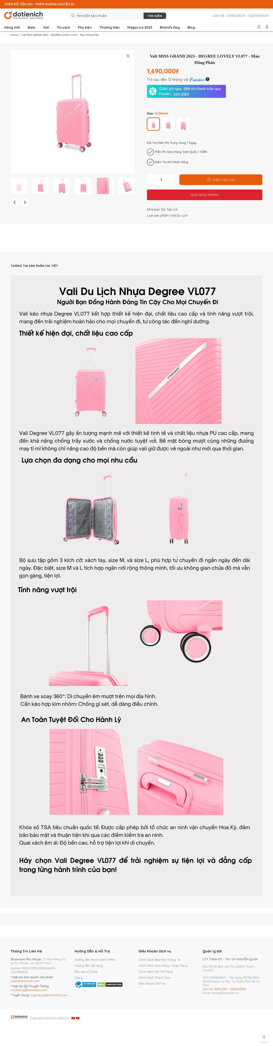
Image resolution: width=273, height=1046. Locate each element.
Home (14, 34)
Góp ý (79, 977)
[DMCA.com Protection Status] (110, 984)
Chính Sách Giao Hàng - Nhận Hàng (163, 966)
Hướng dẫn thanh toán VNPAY (95, 960)
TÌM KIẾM (155, 16)
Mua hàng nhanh (204, 195)
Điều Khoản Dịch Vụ (152, 983)
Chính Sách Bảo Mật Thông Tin (160, 960)
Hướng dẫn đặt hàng (89, 966)
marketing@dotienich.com (29, 990)
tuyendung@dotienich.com (48, 995)
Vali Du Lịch (179, 215)
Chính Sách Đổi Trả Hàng (156, 972)
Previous (15, 202)
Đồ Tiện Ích (169, 209)
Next (25, 202)
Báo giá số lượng (86, 972)
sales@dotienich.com (25, 981)
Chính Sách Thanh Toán (154, 977)
